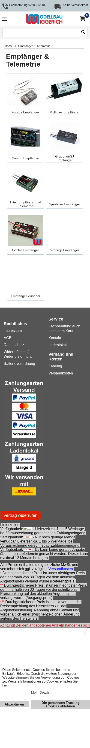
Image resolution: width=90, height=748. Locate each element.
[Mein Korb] (82, 19)
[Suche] (83, 32)
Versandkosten (60, 569)
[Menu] (4, 19)
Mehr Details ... (42, 692)
